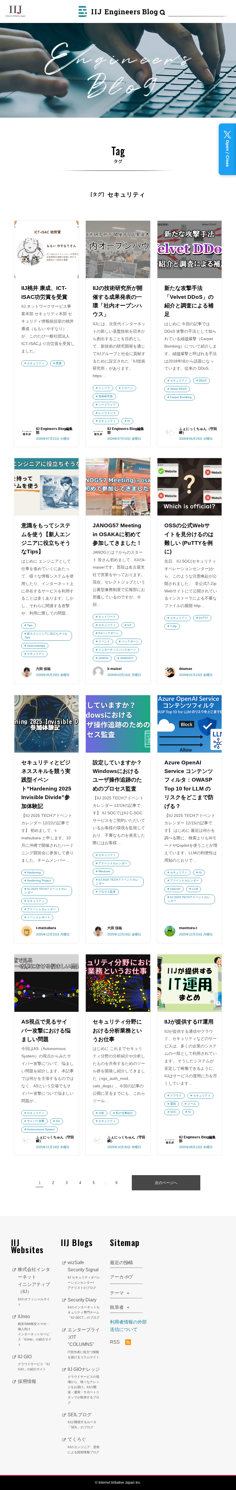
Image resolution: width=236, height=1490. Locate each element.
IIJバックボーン (108, 633)
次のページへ (166, 1183)
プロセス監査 (107, 891)
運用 (173, 1103)
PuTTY (203, 617)
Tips (30, 625)
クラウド (176, 1095)
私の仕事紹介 (124, 1113)
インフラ (104, 388)
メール (191, 1103)
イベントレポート (38, 917)
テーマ (117, 1293)
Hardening (34, 872)
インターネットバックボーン (117, 649)
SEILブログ (82, 1420)
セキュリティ (35, 363)
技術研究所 (105, 396)
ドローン (127, 388)
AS (58, 1121)
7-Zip (173, 626)
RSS (115, 1342)
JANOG (103, 658)
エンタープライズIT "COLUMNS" (84, 1343)
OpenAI (175, 888)
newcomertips (36, 645)
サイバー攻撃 (35, 1121)
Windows (104, 871)
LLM (195, 888)
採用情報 (27, 1381)
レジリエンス (107, 412)
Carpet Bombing (181, 397)
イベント (104, 641)
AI (128, 421)
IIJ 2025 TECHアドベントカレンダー (45, 890)
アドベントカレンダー (41, 909)
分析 (101, 1113)
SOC (173, 1111)
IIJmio (35, 1330)
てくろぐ (84, 1445)
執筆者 (117, 1307)
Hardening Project (39, 880)
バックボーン (130, 641)
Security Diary (84, 1308)
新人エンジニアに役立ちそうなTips (45, 635)
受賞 (59, 363)
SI (189, 1111)
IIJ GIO (34, 1362)
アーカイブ (121, 1276)
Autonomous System (41, 1129)
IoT (129, 625)
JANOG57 (127, 658)
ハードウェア (107, 404)
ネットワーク (107, 616)
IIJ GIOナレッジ (84, 1385)
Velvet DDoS (178, 388)
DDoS (203, 380)
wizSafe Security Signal (84, 1274)
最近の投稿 (121, 1262)
